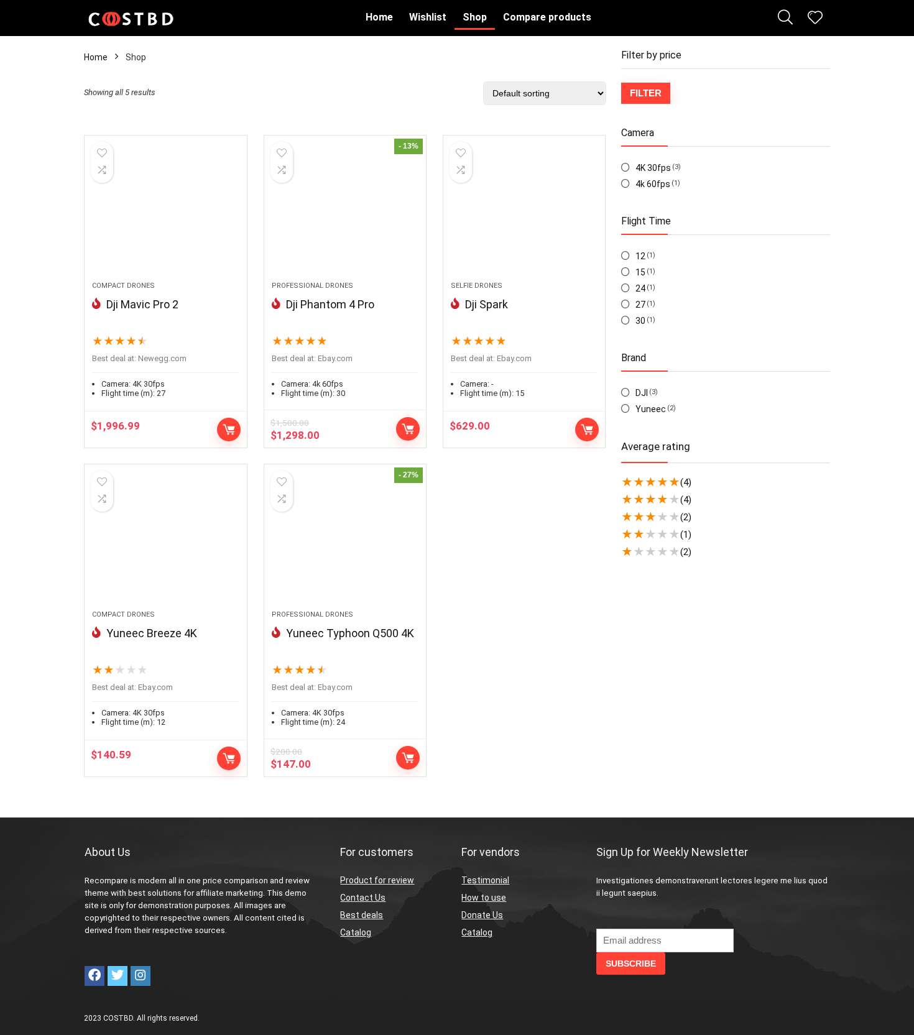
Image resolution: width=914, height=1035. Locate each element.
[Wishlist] (815, 18)
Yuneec (650, 409)
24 (640, 288)
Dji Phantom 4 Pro (330, 304)
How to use (483, 898)
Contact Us (362, 898)
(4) (685, 482)
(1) (685, 534)
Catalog (355, 932)
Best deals (361, 915)
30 (640, 321)
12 (640, 256)
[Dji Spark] (524, 214)
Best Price (408, 429)
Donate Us (482, 915)
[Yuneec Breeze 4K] (165, 543)
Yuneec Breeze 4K (151, 633)
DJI (641, 393)
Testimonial (485, 880)
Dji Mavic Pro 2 (142, 304)
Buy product (408, 758)
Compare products (547, 17)
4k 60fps (652, 184)
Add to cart (229, 429)
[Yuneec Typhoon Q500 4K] (345, 543)
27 (640, 305)
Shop (475, 17)
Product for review (377, 880)
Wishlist (427, 17)
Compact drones (123, 286)
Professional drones (312, 286)
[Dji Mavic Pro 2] (165, 214)
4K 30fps (653, 168)
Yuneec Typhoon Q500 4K (350, 633)
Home (379, 17)
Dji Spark (486, 304)
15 (640, 272)
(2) (685, 517)
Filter (646, 93)
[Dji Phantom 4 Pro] (345, 214)
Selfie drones (476, 286)
